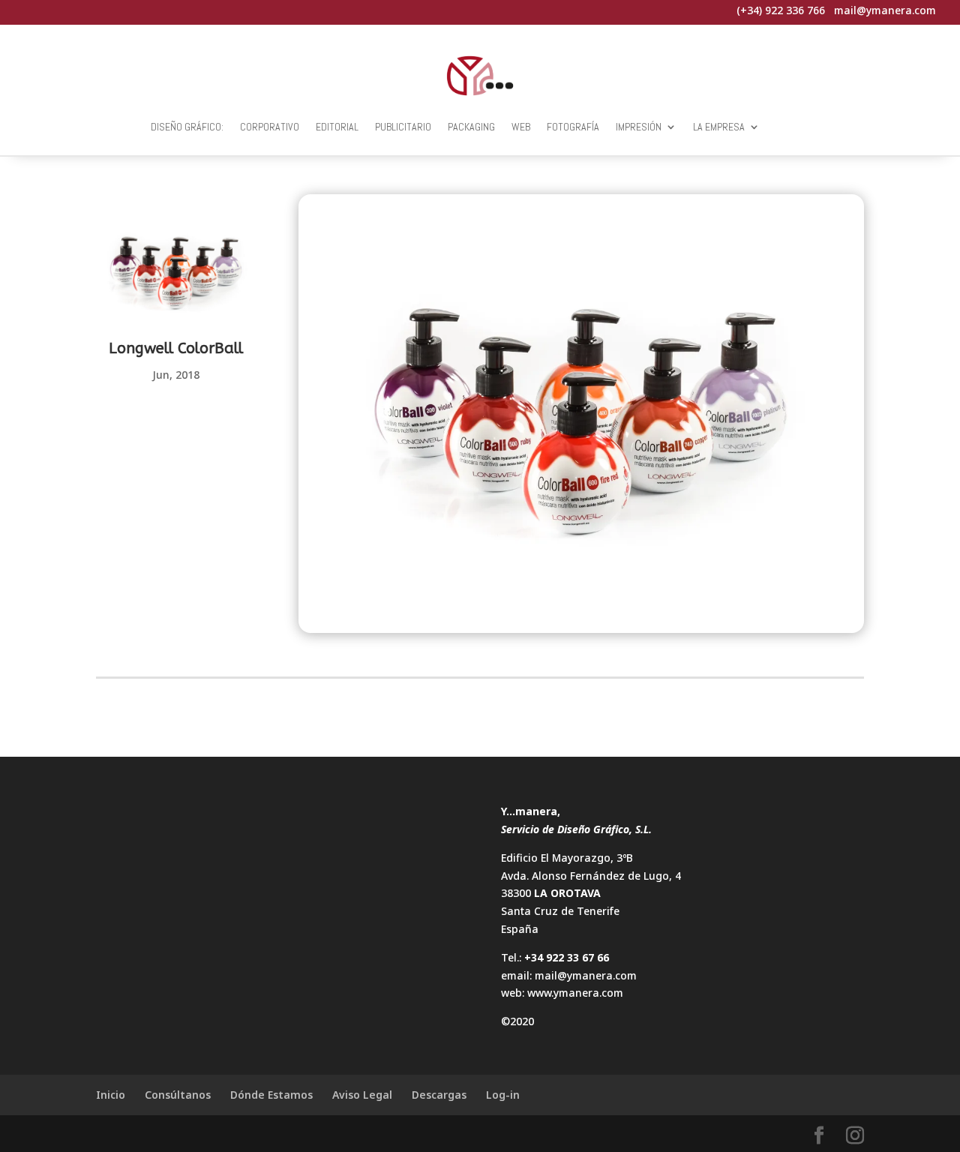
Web (521, 127)
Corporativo (269, 127)
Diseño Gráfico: (187, 127)
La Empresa (719, 127)
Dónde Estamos (271, 1095)
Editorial (337, 127)
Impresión (639, 127)
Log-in (503, 1095)
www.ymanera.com (575, 993)
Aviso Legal (362, 1095)
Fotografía (573, 127)
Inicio (110, 1095)
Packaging (471, 127)
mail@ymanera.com (586, 975)
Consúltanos (178, 1095)
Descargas (439, 1095)
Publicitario (403, 127)
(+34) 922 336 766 (780, 10)
